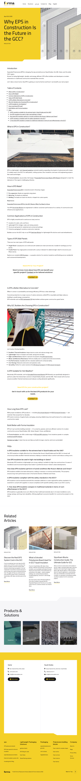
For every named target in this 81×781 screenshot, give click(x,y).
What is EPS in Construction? (16, 91)
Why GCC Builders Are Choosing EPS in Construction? (23, 102)
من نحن (37, 4)
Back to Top (69, 771)
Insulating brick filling (9, 761)
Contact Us (44, 4)
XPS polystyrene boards (9, 746)
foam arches (56, 752)
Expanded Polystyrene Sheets (44, 178)
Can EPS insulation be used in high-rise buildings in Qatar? (26, 114)
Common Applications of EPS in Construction (21, 96)
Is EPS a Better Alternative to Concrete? (19, 100)
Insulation (7, 43)
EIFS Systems (24, 255)
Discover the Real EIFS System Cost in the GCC (13, 559)
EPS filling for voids (24, 752)
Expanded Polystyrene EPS (15, 190)
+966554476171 (50, 672)
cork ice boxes (43, 751)
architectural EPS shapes (14, 436)
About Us (72, 746)
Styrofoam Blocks (17, 207)
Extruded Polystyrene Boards (36, 374)
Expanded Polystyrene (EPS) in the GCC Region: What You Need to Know (28, 204)
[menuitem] (55, 4)
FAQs (10, 110)
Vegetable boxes (44, 755)
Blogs (71, 749)
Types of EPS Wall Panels (15, 98)
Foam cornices (56, 755)
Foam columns (56, 758)
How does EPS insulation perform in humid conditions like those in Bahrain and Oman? (33, 116)
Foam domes (56, 762)
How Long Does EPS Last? (16, 106)
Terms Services (72, 757)
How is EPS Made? (14, 94)
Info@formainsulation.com (16, 674)
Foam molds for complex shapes (60, 748)
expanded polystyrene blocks (10, 755)
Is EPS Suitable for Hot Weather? (17, 104)
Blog (50, 4)
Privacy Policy (73, 753)
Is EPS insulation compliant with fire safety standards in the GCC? (27, 118)
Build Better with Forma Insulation (18, 108)
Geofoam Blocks (36, 232)
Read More (7, 581)
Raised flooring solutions (25, 758)
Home (24, 4)
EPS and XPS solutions (41, 434)
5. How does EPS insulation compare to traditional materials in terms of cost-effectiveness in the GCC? (38, 120)
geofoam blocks (23, 748)
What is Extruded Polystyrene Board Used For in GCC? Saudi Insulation (40, 560)
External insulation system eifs (11, 758)
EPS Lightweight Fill (26, 299)
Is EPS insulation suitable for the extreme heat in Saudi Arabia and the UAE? (30, 112)
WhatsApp (15, 679)
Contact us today (12, 440)
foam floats (22, 755)
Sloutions (30, 4)
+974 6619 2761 (14, 672)
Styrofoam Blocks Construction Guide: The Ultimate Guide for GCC (63, 560)
